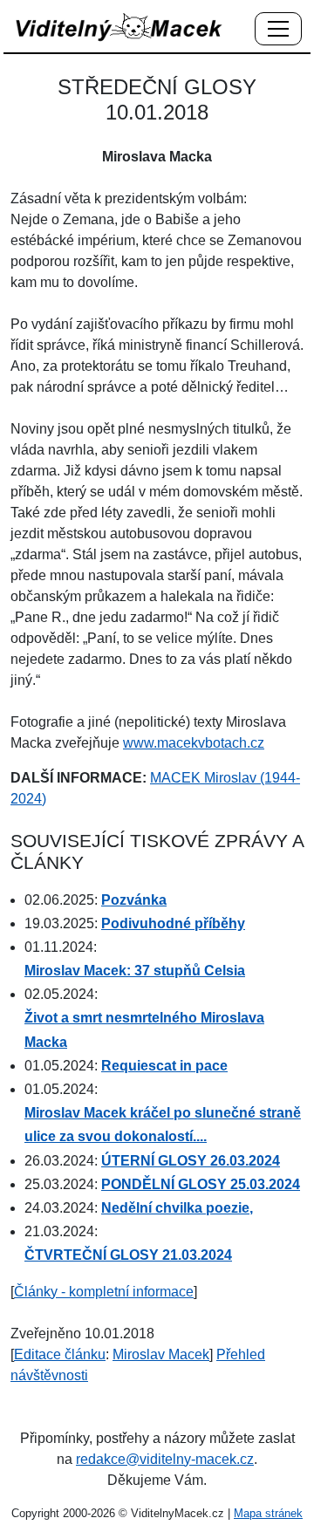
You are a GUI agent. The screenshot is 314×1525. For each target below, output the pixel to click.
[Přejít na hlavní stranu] (119, 26)
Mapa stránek (268, 1513)
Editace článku (60, 1354)
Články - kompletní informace (104, 1291)
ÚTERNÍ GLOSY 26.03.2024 (190, 1160)
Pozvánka (134, 899)
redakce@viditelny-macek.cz (165, 1459)
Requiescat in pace (164, 1065)
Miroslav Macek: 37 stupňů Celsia (134, 970)
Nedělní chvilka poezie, (177, 1207)
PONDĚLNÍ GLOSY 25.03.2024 (200, 1184)
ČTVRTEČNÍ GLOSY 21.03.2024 (128, 1255)
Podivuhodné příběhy (173, 923)
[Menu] (278, 29)
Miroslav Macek (161, 1354)
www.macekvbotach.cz (193, 742)
